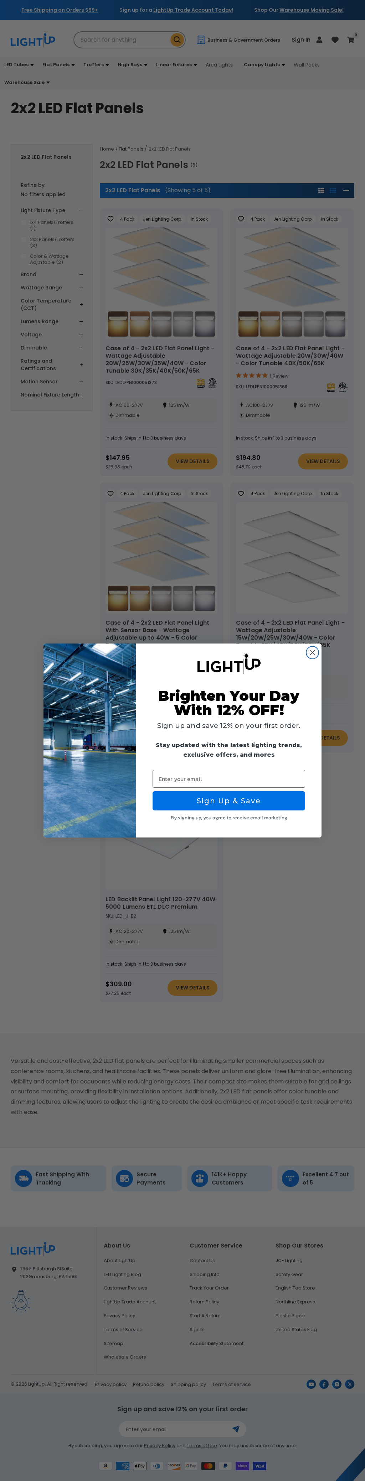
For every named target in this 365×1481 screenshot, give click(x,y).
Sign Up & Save (229, 801)
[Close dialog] (312, 652)
